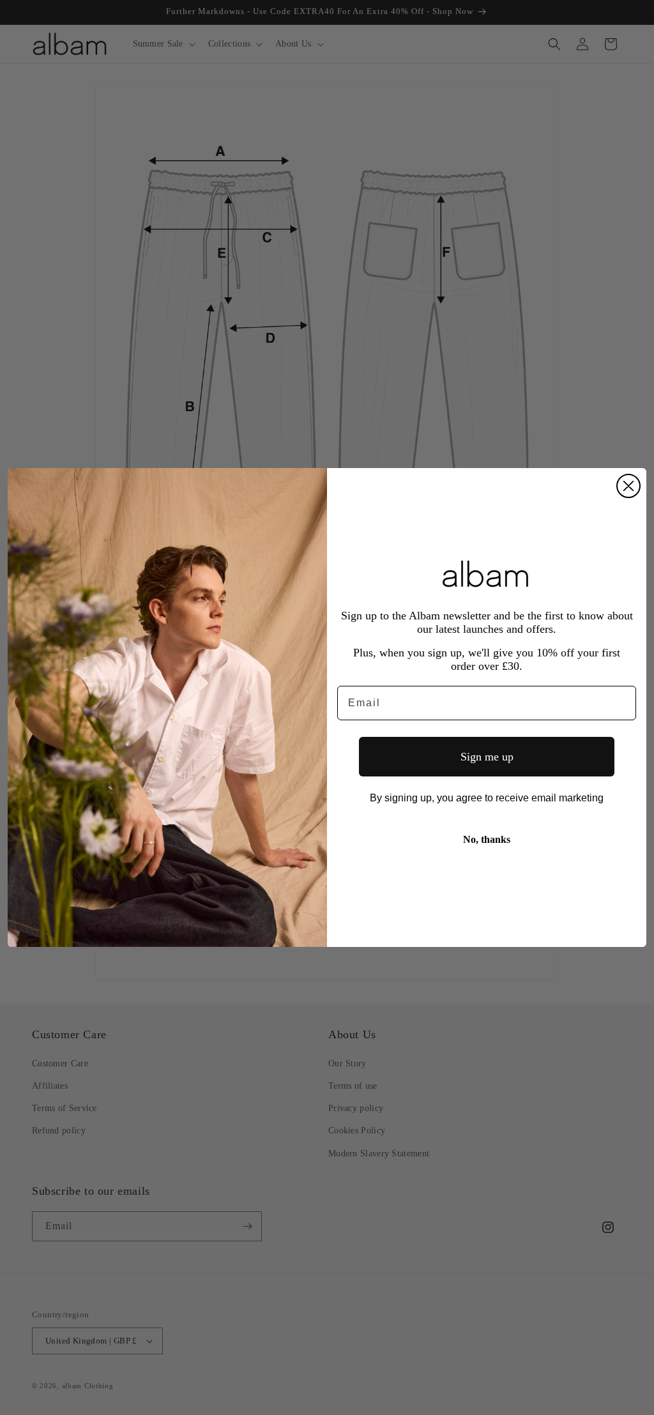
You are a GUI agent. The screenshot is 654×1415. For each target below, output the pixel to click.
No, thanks (486, 839)
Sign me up (486, 756)
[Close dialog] (628, 485)
